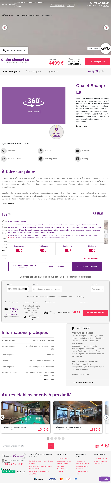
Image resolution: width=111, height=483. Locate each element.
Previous (5, 28)
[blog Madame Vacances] (97, 446)
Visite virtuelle (33, 112)
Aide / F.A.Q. (33, 474)
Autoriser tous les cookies (87, 266)
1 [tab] (48, 438)
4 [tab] (59, 438)
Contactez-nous (80, 461)
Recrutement (79, 469)
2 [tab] (51, 438)
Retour (8, 15)
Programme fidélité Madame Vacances (40, 466)
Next (106, 28)
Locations (11, 16)
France (18, 16)
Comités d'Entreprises (100, 458)
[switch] (43, 250)
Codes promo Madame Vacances (39, 471)
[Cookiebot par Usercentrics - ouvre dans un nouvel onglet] (93, 213)
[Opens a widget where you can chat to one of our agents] (104, 479)
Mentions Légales (62, 464)
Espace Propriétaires (82, 471)
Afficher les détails (91, 258)
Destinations (22, 3)
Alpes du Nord (26, 16)
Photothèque (98, 464)
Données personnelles (64, 461)
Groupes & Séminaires (100, 461)
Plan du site (60, 466)
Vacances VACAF (34, 469)
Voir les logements (97, 62)
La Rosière (36, 16)
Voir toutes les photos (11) (15, 50)
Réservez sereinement (82, 463)
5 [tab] (63, 438)
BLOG (19, 6)
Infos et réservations (95, 313)
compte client (58, 5)
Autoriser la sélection (55, 266)
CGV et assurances (63, 458)
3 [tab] (55, 438)
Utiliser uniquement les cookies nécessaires (24, 266)
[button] (104, 232)
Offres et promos (36, 3)
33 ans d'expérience (82, 466)
